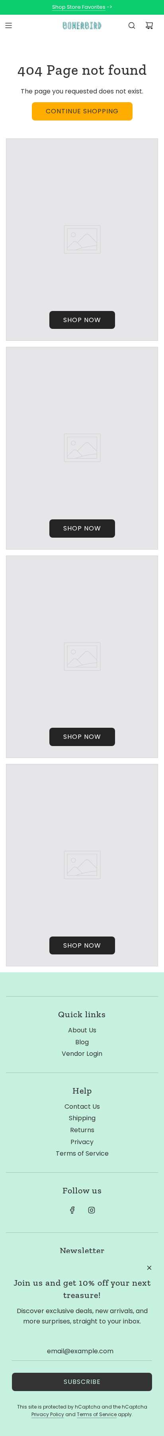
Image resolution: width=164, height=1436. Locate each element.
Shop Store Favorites (78, 7)
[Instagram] (91, 1210)
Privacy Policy (47, 1414)
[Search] (132, 25)
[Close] (149, 1268)
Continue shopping (82, 111)
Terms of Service (97, 1414)
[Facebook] (72, 1210)
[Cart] (149, 25)
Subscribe (82, 1381)
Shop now (82, 320)
